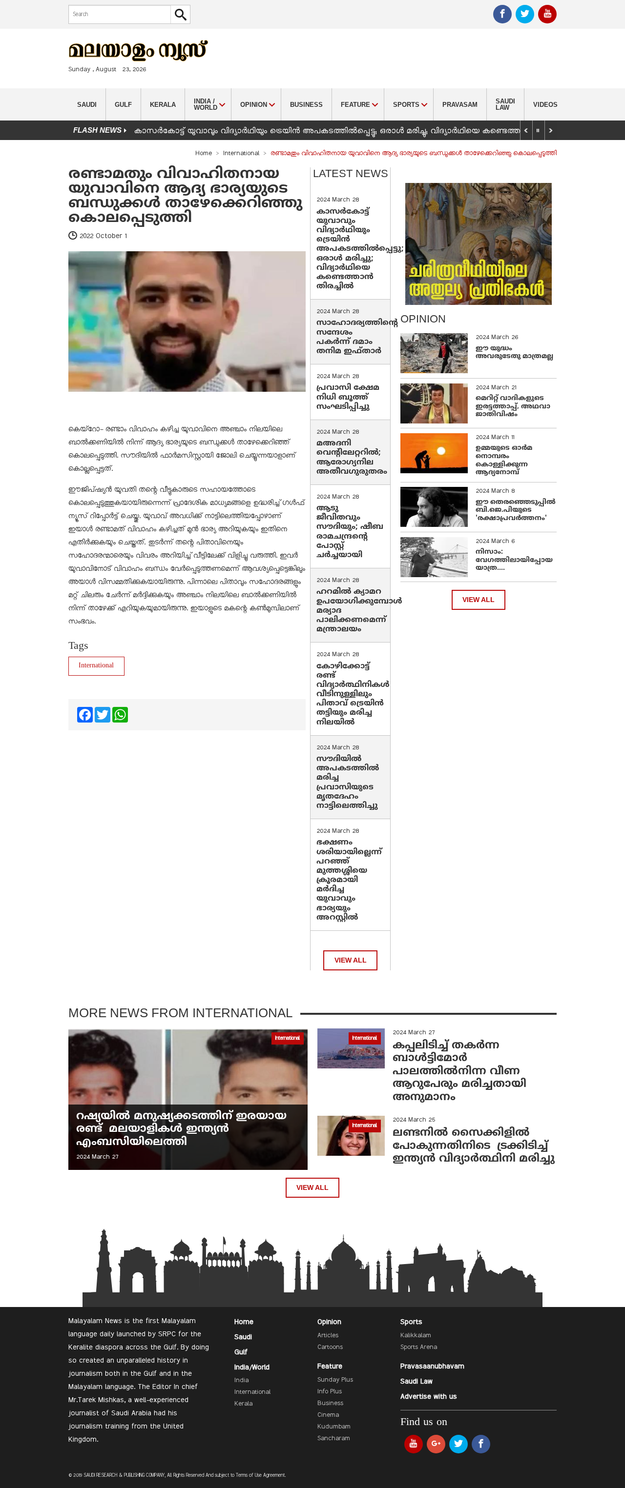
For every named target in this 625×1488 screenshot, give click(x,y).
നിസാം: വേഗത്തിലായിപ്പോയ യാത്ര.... (514, 560)
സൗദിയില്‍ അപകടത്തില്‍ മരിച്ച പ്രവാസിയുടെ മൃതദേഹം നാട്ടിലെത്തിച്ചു (347, 782)
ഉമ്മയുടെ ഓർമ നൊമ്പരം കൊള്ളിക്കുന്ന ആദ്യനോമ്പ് (504, 460)
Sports (411, 1322)
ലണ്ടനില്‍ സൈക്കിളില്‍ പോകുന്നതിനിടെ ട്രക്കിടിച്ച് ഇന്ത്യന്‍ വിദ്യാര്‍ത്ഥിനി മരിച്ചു (474, 1146)
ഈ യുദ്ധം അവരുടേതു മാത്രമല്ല (514, 352)
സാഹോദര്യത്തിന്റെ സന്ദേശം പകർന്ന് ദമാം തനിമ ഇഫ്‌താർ (357, 337)
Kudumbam (334, 1427)
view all (350, 960)
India (241, 1381)
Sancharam (333, 1439)
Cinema (328, 1415)
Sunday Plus (335, 1380)
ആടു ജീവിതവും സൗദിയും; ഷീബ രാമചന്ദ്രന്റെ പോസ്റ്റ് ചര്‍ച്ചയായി (349, 531)
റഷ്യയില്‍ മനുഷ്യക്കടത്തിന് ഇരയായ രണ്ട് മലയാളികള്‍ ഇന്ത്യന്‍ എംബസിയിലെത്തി (181, 1129)
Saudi (87, 104)
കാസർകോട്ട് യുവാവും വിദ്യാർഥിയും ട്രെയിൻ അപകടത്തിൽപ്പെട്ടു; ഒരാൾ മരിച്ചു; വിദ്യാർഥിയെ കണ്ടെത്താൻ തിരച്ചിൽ (351, 131)
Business (306, 104)
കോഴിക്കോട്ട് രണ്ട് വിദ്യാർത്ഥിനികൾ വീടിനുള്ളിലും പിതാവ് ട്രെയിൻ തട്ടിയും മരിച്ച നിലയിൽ (353, 694)
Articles (327, 1336)
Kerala (163, 104)
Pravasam (460, 104)
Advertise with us (428, 1396)
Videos (545, 104)
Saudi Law (505, 104)
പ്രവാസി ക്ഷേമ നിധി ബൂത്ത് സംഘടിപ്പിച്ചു (347, 397)
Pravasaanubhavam (432, 1366)
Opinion (329, 1322)
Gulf (123, 104)
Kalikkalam (415, 1336)
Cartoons (330, 1347)
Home (203, 154)
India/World (252, 1367)
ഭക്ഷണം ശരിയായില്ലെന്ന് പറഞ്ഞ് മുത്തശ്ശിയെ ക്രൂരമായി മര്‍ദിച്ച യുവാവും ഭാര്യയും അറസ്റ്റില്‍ (349, 880)
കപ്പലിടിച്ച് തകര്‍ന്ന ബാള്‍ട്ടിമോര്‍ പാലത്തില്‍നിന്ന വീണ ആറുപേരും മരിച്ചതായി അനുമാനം (459, 1071)
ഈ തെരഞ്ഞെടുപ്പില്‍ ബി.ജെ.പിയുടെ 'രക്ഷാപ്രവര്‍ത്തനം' (516, 510)
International (241, 154)
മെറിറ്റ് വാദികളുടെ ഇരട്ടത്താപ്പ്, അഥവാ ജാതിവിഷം (513, 406)
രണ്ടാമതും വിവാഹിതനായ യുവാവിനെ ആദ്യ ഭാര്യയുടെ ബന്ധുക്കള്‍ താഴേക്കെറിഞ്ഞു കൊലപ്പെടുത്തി (185, 196)
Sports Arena (418, 1347)
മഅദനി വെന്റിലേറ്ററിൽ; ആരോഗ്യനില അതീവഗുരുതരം (351, 458)
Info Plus (329, 1392)
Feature (329, 1366)
